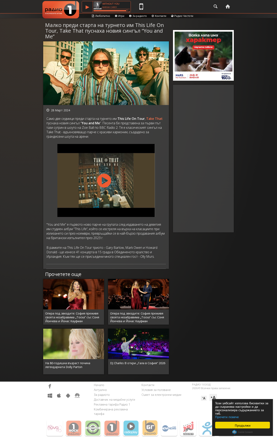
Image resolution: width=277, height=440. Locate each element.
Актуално (100, 390)
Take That (154, 118)
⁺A (213, 397)
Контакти (160, 16)
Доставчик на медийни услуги (114, 399)
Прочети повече (227, 416)
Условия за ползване (156, 390)
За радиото (139, 16)
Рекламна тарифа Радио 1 (112, 404)
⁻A (203, 398)
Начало (99, 385)
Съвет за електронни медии (161, 395)
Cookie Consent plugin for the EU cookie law (242, 432)
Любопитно (102, 16)
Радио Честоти (183, 16)
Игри (121, 16)
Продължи (242, 425)
